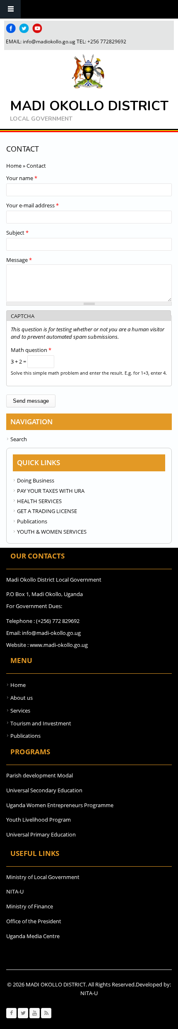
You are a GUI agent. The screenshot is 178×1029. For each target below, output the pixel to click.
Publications (32, 521)
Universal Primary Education (41, 834)
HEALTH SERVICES (39, 501)
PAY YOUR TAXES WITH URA (50, 490)
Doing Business (35, 480)
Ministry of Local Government (42, 877)
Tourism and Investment (40, 723)
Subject (17, 232)
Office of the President (33, 921)
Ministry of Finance (29, 906)
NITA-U (15, 891)
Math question (31, 350)
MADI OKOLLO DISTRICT (89, 106)
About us (21, 697)
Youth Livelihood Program (38, 819)
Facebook (11, 28)
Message (19, 260)
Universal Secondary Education (44, 790)
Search (18, 439)
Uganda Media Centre (33, 936)
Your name (21, 178)
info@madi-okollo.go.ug (51, 633)
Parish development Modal (39, 775)
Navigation (10, 9)
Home (14, 165)
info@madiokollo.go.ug (49, 41)
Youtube (37, 28)
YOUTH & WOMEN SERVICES (52, 531)
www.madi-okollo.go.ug (59, 645)
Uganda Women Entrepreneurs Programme (59, 805)
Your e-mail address (32, 205)
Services (20, 710)
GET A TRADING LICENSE (47, 511)
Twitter (24, 28)
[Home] (88, 71)
